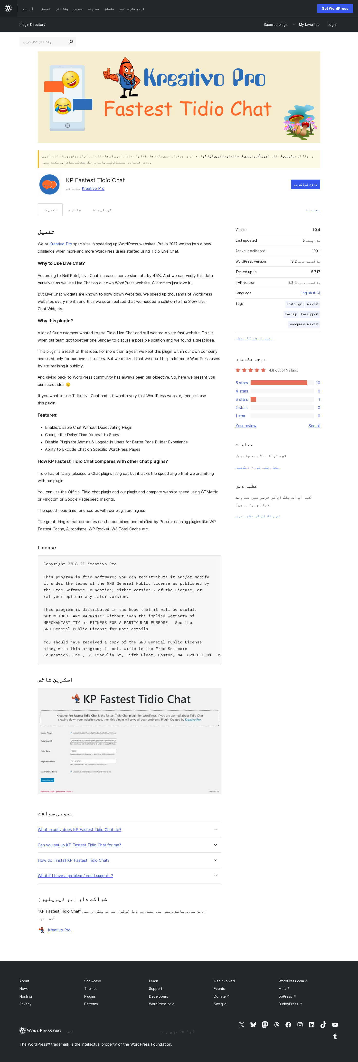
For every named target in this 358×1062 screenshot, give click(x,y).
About (24, 981)
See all (314, 425)
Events (219, 988)
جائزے (75, 209)
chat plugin (294, 304)
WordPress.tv (162, 1004)
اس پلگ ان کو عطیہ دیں (258, 515)
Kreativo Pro (93, 188)
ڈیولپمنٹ (102, 209)
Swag (220, 1004)
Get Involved (224, 981)
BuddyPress (290, 1004)
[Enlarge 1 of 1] (214, 694)
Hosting (25, 996)
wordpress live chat (304, 324)
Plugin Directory (32, 24)
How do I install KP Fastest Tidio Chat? (73, 860)
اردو (70, 1031)
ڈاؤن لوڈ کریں (305, 184)
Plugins (90, 996)
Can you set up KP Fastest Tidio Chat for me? (79, 845)
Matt (284, 988)
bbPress (287, 996)
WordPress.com (293, 981)
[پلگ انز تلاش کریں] (71, 42)
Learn (153, 981)
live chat (312, 304)
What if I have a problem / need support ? (75, 875)
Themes (90, 988)
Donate (222, 996)
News (23, 988)
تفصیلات (50, 209)
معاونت (313, 209)
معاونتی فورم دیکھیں (257, 467)
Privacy (25, 1004)
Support (155, 988)
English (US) (310, 293)
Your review (246, 425)
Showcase (92, 981)
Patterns (91, 1004)
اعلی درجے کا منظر (254, 337)
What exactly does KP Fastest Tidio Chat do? (79, 829)
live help (291, 314)
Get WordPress (335, 8)
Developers (158, 996)
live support (309, 314)
